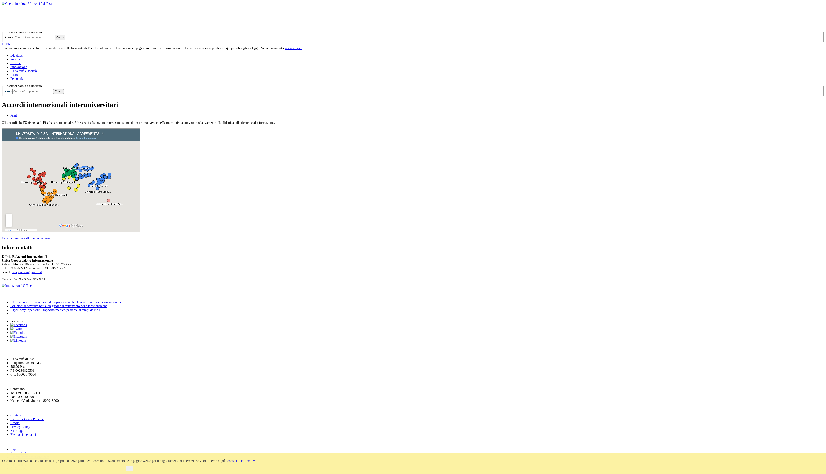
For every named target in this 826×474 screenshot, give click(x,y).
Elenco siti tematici (23, 434)
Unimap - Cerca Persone (27, 419)
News (6, 293)
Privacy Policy (20, 427)
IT (3, 44)
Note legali (17, 431)
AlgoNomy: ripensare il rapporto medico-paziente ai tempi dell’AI (55, 310)
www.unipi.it (293, 48)
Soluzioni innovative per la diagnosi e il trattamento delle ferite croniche (58, 306)
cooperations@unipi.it (27, 272)
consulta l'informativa (241, 461)
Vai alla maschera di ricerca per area (26, 238)
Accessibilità (19, 453)
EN (8, 44)
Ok (129, 468)
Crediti (15, 423)
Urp (13, 449)
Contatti (15, 415)
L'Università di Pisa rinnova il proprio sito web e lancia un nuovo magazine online (66, 302)
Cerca (9, 37)
